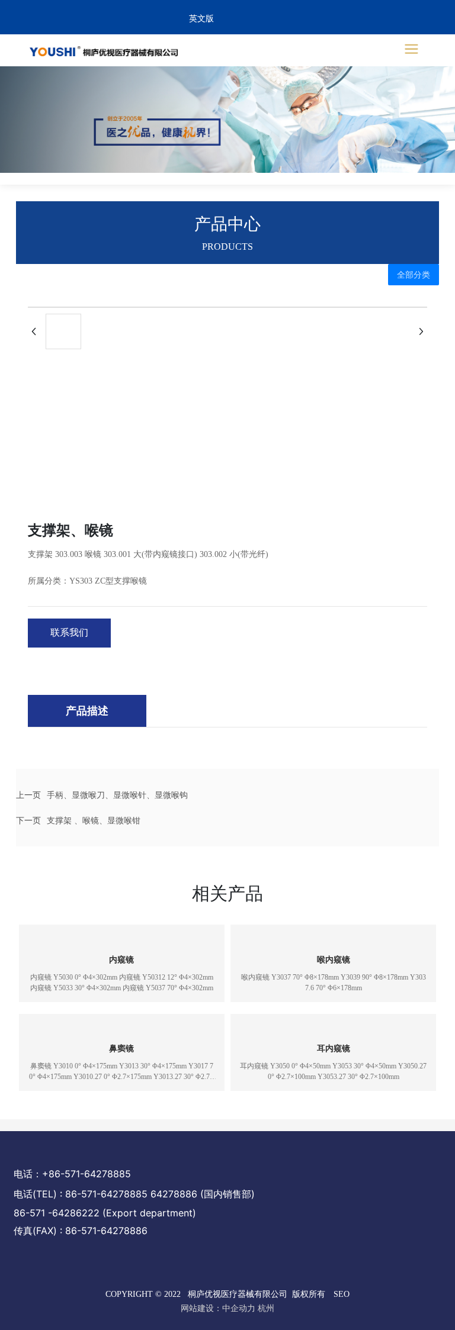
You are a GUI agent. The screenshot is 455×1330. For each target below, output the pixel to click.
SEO (342, 1294)
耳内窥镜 (333, 1048)
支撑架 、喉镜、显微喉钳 (93, 820)
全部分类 (413, 274)
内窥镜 (121, 959)
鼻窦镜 (121, 1048)
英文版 (201, 18)
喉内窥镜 (333, 959)
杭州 (266, 1308)
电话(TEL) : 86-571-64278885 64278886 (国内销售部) (134, 1194)
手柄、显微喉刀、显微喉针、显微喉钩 (117, 795)
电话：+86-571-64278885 (72, 1174)
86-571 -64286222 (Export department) (105, 1213)
